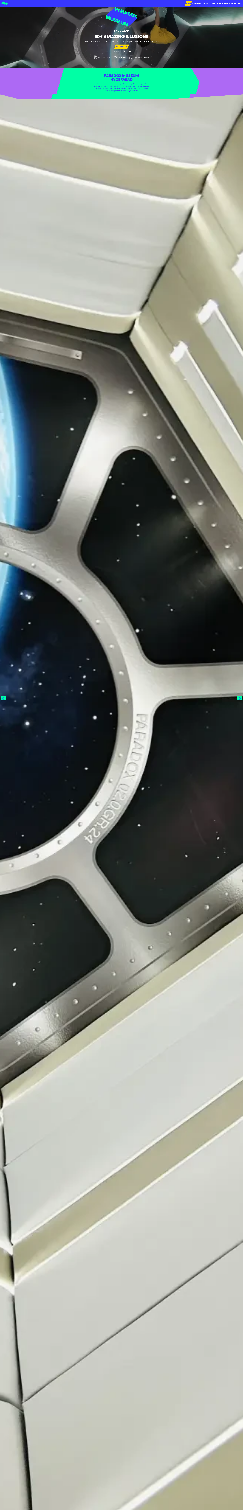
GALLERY (234, 3)
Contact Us (206, 3)
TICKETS (188, 3)
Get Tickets (121, 47)
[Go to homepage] (6, 3)
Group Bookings (224, 3)
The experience (196, 3)
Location (215, 3)
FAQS (239, 3)
